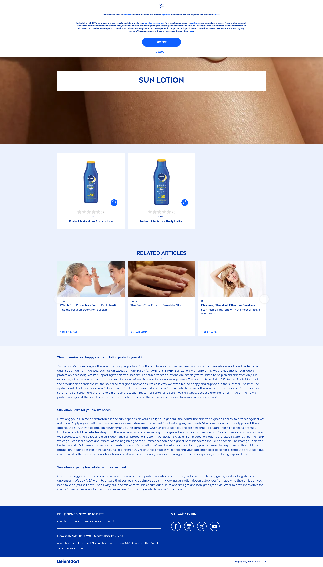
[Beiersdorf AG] (68, 561)
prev (58, 299)
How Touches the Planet (138, 543)
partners (195, 23)
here (217, 15)
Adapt (162, 51)
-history (65, 543)
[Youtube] (215, 526)
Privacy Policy (92, 521)
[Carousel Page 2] (161, 258)
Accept (161, 42)
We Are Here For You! (70, 548)
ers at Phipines (96, 543)
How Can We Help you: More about (90, 536)
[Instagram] (189, 526)
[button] (114, 202)
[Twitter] (202, 526)
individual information (153, 23)
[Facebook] (176, 526)
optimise (166, 15)
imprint (109, 521)
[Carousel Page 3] (164, 258)
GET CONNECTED (183, 514)
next (264, 299)
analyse (127, 15)
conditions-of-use (68, 521)
